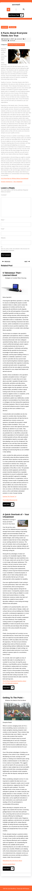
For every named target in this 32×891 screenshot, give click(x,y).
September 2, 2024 (8, 39)
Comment (4, 195)
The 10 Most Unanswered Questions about (14, 681)
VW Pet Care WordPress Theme (11, 888)
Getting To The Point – (13, 697)
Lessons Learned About (9, 864)
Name (3, 220)
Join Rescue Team (14, 15)
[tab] (8, 9)
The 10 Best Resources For (10, 500)
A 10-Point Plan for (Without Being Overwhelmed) (14, 178)
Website (3, 238)
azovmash (16, 5)
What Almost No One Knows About (12, 860)
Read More (8, 505)
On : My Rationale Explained (10, 683)
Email (3, 228)
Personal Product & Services (16, 44)
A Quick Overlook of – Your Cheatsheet (11, 181)
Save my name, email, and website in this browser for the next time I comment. (15, 249)
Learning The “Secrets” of (9, 496)
